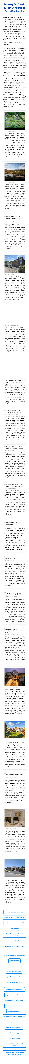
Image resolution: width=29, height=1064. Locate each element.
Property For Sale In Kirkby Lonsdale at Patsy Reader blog (14, 8)
